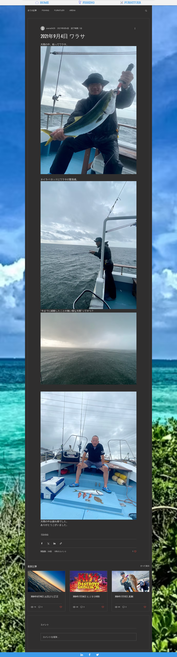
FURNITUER (59, 10)
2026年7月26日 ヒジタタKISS (86, 596)
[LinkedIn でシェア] (54, 543)
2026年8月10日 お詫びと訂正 (44, 596)
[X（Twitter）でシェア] (48, 543)
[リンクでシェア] (61, 543)
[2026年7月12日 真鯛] (130, 581)
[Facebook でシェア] (42, 543)
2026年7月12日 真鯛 (124, 596)
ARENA (72, 10)
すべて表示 (144, 566)
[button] (146, 10)
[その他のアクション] (134, 28)
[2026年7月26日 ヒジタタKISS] (88, 581)
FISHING (45, 10)
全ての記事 (32, 10)
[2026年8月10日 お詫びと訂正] (46, 581)
